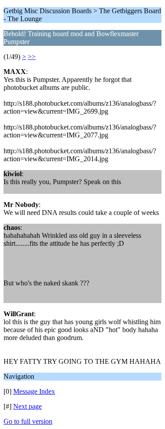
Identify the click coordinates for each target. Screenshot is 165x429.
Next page (27, 406)
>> (32, 56)
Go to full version (28, 421)
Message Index (34, 391)
